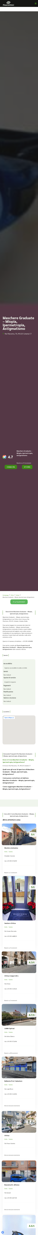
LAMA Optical (9, 1028)
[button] (35, 3)
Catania (11, 851)
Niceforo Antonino (11, 848)
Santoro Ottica (10, 923)
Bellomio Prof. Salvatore (13, 1081)
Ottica (6, 1135)
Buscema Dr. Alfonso (11, 1185)
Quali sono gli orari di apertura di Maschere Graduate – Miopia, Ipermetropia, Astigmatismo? (18, 771)
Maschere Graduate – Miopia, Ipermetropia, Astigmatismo (25, 453)
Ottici (12, 595)
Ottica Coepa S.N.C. (11, 976)
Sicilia (17, 595)
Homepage (6, 595)
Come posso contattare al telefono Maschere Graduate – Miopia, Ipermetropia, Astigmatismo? (19, 780)
